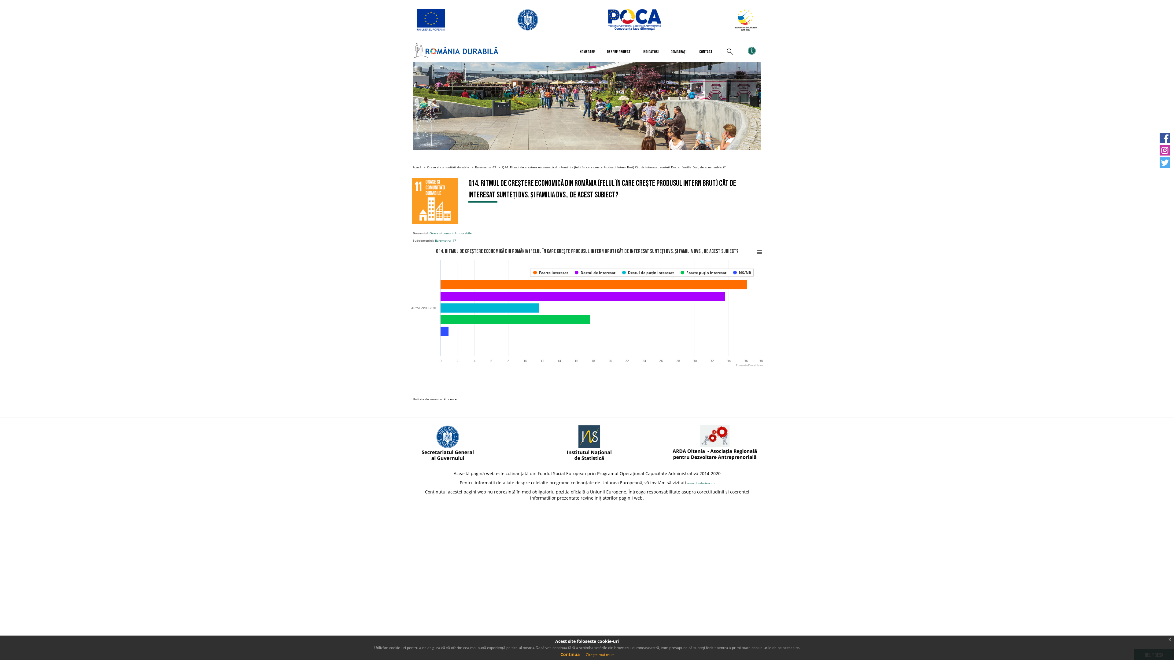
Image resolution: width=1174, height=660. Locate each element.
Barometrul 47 (485, 167)
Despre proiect (619, 51)
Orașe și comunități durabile (448, 167)
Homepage (587, 51)
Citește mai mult (600, 654)
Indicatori (651, 51)
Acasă (417, 167)
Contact (706, 51)
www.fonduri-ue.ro (700, 483)
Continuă (570, 654)
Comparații (678, 51)
